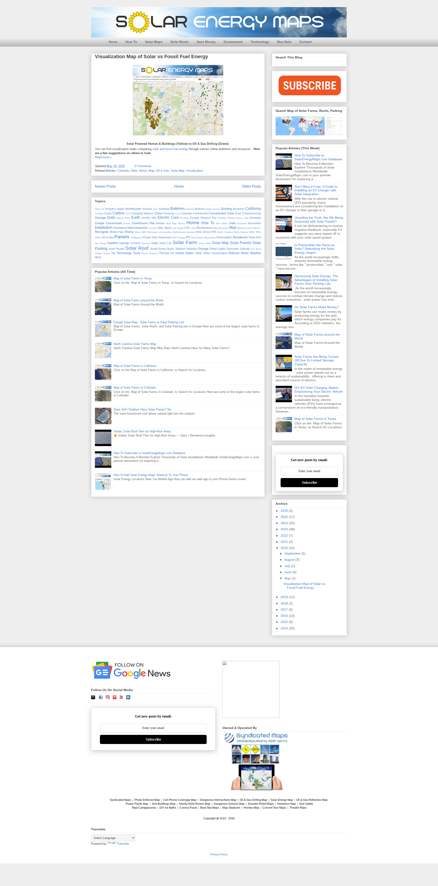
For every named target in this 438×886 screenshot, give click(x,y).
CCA (127, 213)
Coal (177, 213)
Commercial (200, 213)
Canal (108, 213)
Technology (260, 42)
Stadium (180, 248)
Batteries (177, 208)
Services (145, 243)
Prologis (181, 237)
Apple (120, 208)
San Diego (100, 243)
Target (106, 253)
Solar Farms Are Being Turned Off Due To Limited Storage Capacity (316, 360)
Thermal (164, 253)
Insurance (119, 227)
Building (226, 208)
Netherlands (179, 232)
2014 (285, 628)
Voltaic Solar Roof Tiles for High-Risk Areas (142, 431)
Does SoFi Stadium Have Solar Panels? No (142, 409)
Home (113, 42)
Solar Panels (240, 243)
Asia (155, 209)
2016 (285, 616)
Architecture (133, 208)
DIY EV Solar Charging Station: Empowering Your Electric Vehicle (319, 389)
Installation (103, 227)
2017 (285, 609)
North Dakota (241, 232)
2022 (285, 535)
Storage (203, 248)
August (289, 559)
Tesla (136, 253)
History (181, 223)
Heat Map (171, 223)
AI (103, 209)
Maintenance (204, 227)
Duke (127, 218)
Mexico (257, 228)
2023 (285, 529)
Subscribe (232, 248)
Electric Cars (168, 217)
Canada (99, 213)
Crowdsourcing (251, 213)
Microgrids (102, 232)
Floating (222, 218)
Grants (126, 223)
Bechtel (190, 209)
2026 (285, 511)
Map (151, 170)
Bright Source (213, 209)
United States (184, 253)
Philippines (136, 237)
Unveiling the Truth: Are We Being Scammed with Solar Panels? (319, 219)
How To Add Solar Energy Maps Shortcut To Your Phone (151, 475)
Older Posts (251, 186)
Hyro (218, 223)
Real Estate (197, 237)
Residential (240, 237)
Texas (144, 253)
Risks (252, 237)
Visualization (194, 170)
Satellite (112, 243)
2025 (285, 517)
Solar (154, 243)
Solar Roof (137, 248)
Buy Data (284, 42)
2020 (285, 548)
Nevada (191, 232)
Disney (119, 218)
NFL (214, 231)
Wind (98, 257)
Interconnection (137, 227)
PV (188, 237)
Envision (184, 218)
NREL (252, 232)
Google (99, 223)
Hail (151, 223)
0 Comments (143, 166)
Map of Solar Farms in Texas (133, 278)
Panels (121, 236)
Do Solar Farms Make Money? (317, 307)
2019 (285, 597)
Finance (206, 217)
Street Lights (217, 248)
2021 (285, 542)
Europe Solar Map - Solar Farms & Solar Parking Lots (149, 322)
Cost (238, 213)
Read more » (103, 157)
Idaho (225, 223)
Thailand (153, 253)
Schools (135, 243)
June (288, 572)
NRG (258, 232)
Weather (255, 253)
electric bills (148, 217)
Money (129, 232)
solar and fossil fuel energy (170, 149)
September (292, 553)
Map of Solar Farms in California (135, 366)
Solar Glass (205, 243)
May (288, 578)
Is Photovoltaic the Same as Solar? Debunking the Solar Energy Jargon (315, 249)
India (232, 223)
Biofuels (200, 208)
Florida (231, 218)
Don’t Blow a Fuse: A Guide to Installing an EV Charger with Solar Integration (316, 190)
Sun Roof (256, 249)
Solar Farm (185, 242)
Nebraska (152, 232)
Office (98, 237)
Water (245, 253)
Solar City (165, 243)
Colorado (123, 170)
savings (124, 243)
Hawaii (160, 223)
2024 (285, 523)
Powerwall (164, 237)
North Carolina (225, 232)
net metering (165, 232)
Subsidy (245, 248)
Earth (135, 217)
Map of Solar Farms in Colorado (135, 387)
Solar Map (177, 170)
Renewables (224, 237)
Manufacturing (220, 228)
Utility (198, 253)
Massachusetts (245, 228)
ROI (258, 237)
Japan (168, 227)
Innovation (254, 223)
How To (131, 42)
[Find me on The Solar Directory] (250, 717)
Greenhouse (140, 223)
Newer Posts (105, 186)
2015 (285, 622)
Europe (194, 217)
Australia (164, 208)
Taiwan (98, 253)
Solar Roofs (179, 42)
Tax (113, 253)
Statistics (191, 248)
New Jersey (203, 231)
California (253, 208)
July (287, 566)
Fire (214, 217)
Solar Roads (116, 248)
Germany (255, 217)
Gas (246, 218)
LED (187, 227)
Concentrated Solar (221, 213)
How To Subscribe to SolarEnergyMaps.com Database (149, 453)
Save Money (206, 42)
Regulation (210, 237)
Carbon (118, 213)
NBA (144, 232)
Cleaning (168, 213)
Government (233, 42)
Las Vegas (177, 228)
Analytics (110, 208)
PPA (174, 237)
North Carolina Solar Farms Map (135, 344)
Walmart (234, 253)
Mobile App (117, 231)
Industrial (242, 223)
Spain (170, 248)
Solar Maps (153, 42)
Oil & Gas (162, 170)
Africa (98, 209)
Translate (123, 843)
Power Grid (150, 237)
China (158, 213)
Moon (138, 232)
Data (134, 170)
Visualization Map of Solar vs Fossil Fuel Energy (151, 56)
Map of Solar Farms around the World (138, 300)
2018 (285, 603)
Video (206, 253)
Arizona (147, 208)
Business (238, 208)
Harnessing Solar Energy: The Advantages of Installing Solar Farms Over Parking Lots (316, 280)
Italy (160, 227)
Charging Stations (142, 213)
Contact (305, 42)
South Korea (158, 248)
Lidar (193, 228)
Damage (100, 217)
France (239, 218)
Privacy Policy (219, 854)
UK (172, 253)
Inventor (153, 228)
